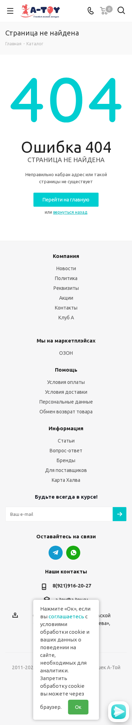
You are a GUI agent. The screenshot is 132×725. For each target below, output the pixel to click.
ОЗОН (66, 353)
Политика (66, 278)
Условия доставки (66, 392)
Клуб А (66, 317)
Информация (66, 428)
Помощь (66, 370)
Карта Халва (66, 480)
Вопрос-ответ (66, 450)
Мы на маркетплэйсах (66, 341)
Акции (66, 298)
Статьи (66, 441)
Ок (78, 707)
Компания (66, 256)
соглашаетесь (66, 616)
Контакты (66, 308)
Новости (66, 268)
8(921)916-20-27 (71, 585)
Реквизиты (66, 288)
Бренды (66, 460)
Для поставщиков (66, 470)
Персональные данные (66, 402)
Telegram (56, 553)
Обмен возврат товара (66, 411)
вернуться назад (70, 212)
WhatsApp (73, 553)
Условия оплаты (66, 382)
